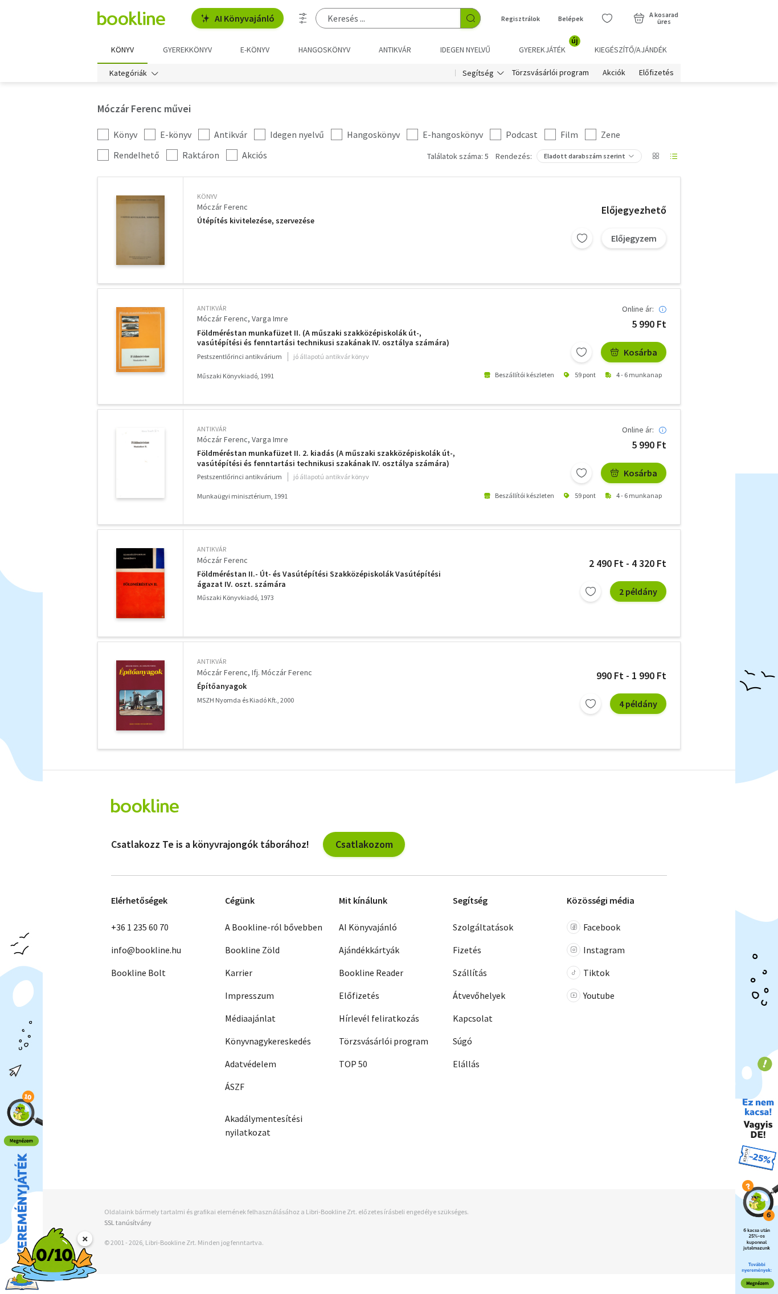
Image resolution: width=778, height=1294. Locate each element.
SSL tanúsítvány (127, 1222)
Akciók (614, 72)
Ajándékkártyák (369, 950)
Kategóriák (128, 73)
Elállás (466, 1064)
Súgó (462, 1041)
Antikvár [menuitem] (395, 49)
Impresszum (249, 995)
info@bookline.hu (146, 950)
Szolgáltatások (483, 927)
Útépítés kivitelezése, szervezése (255, 221)
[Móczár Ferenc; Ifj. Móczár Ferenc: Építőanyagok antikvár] (140, 695)
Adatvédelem (250, 1064)
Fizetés (467, 950)
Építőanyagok (222, 686)
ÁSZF (234, 1086)
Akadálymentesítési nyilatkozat (263, 1125)
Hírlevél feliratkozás (379, 1018)
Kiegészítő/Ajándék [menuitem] (631, 49)
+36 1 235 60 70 (140, 927)
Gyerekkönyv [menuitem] (187, 49)
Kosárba (640, 352)
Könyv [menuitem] (122, 49)
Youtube (599, 995)
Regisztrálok (520, 18)
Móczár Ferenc (222, 207)
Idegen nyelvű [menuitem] (465, 49)
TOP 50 (353, 1064)
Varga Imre (270, 318)
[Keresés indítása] (470, 18)
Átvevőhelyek (479, 995)
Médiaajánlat (250, 1018)
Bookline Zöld (252, 950)
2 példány (638, 591)
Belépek (570, 18)
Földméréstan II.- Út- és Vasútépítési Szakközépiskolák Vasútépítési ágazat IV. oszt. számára (319, 579)
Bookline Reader (371, 972)
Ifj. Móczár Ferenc (282, 672)
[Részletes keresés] (303, 18)
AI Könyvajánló (245, 18)
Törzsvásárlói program (550, 72)
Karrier (238, 972)
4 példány (638, 703)
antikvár (211, 308)
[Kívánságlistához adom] (582, 238)
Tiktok (596, 972)
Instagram (604, 950)
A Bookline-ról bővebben (273, 927)
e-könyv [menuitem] (254, 49)
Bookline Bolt (138, 972)
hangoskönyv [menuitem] (324, 49)
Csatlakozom (364, 844)
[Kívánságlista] (607, 18)
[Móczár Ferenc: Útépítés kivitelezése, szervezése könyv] (140, 230)
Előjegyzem (634, 238)
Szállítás (470, 972)
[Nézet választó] (655, 156)
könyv (207, 196)
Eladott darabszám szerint (584, 156)
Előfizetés (656, 72)
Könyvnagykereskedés (268, 1041)
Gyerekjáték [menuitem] (548, 45)
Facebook (601, 927)
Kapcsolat (473, 1018)
